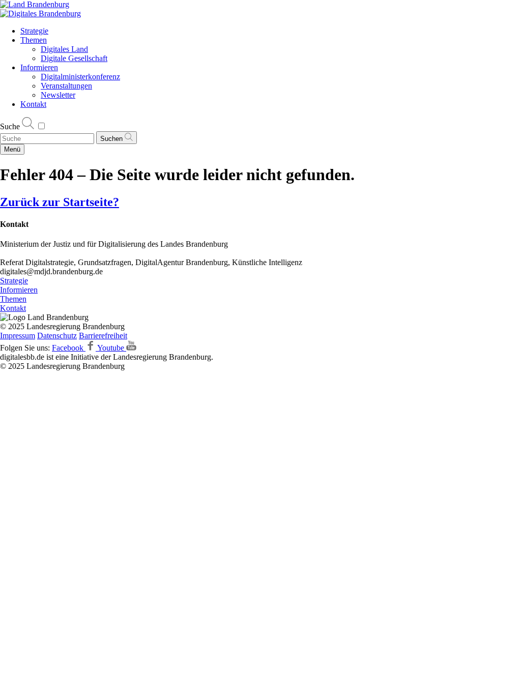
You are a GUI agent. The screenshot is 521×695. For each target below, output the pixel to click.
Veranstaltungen (66, 85)
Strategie (34, 30)
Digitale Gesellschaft (74, 58)
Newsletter (58, 95)
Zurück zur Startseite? (59, 202)
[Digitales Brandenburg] (40, 13)
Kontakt (33, 104)
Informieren (39, 67)
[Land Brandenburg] (34, 4)
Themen (33, 40)
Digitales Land (64, 49)
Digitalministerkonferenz (80, 76)
